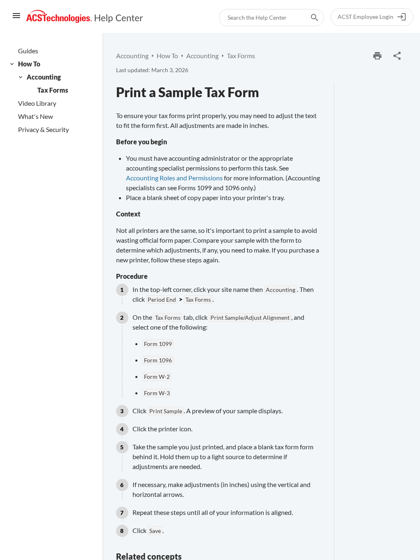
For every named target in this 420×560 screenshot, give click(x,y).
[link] (84, 16)
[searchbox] (309, 17)
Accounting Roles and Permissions (174, 178)
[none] (397, 56)
